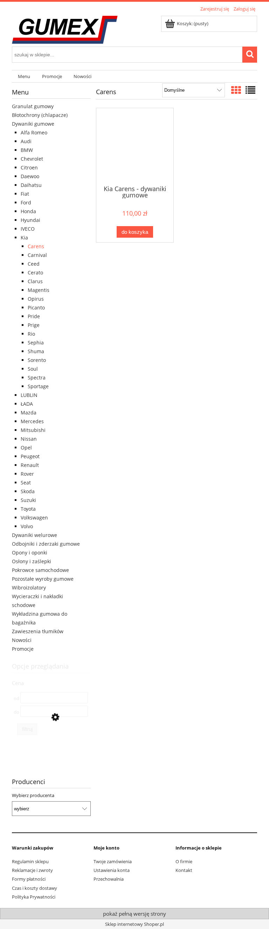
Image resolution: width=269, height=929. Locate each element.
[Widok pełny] (250, 90)
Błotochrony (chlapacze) (40, 115)
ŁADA (27, 403)
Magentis (38, 290)
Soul (33, 368)
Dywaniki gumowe (33, 123)
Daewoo (30, 176)
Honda (28, 211)
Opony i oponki (29, 552)
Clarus (35, 281)
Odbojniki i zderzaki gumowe (46, 543)
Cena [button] (18, 682)
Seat (26, 482)
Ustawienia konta (112, 870)
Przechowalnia (109, 879)
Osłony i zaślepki (31, 561)
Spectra (37, 377)
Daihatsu (31, 185)
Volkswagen (34, 517)
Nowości (22, 640)
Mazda (28, 412)
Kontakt (183, 870)
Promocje (23, 648)
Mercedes (32, 421)
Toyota (28, 508)
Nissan (29, 438)
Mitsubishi (33, 430)
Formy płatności (29, 879)
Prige (34, 325)
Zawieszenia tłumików (37, 631)
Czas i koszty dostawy (34, 888)
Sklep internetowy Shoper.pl (134, 924)
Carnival (37, 255)
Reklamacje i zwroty (32, 870)
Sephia (36, 342)
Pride (34, 316)
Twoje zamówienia (113, 861)
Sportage (38, 386)
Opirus (36, 298)
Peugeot (30, 456)
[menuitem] (24, 76)
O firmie (183, 861)
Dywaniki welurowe (34, 535)
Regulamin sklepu (30, 861)
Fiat (25, 193)
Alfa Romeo (34, 132)
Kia (24, 237)
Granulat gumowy (33, 106)
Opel (26, 447)
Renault (30, 465)
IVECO (28, 228)
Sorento (37, 360)
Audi (26, 141)
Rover (27, 473)
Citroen (29, 167)
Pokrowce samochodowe (40, 570)
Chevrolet (32, 158)
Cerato (35, 272)
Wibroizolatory (29, 587)
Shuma (36, 351)
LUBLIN (29, 395)
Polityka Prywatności (33, 897)
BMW (27, 150)
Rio (31, 333)
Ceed (34, 263)
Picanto (36, 307)
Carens (36, 246)
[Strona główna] (65, 28)
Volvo (27, 526)
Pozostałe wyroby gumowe (43, 578)
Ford (26, 202)
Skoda (28, 491)
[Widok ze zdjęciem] (236, 90)
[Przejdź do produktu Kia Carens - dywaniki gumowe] (135, 146)
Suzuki (28, 500)
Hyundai (30, 220)
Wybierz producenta (33, 795)
